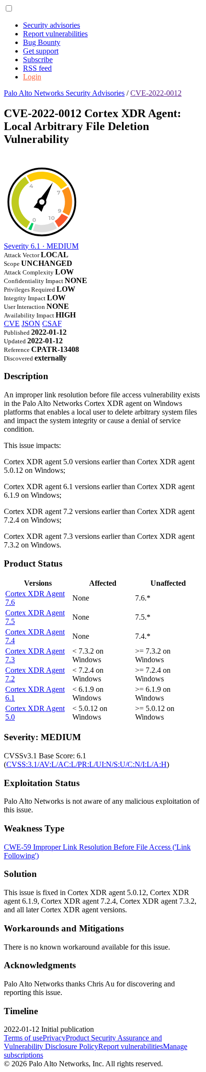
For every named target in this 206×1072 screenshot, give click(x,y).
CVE (12, 323)
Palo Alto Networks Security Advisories (64, 93)
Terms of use (23, 1038)
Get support (40, 51)
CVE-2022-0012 (156, 93)
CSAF (52, 323)
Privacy (54, 1038)
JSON (31, 323)
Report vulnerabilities (55, 34)
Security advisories (51, 25)
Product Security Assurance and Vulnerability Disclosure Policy (83, 1042)
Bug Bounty (41, 42)
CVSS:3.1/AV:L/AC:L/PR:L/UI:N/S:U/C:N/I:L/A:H (86, 764)
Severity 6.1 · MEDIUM (41, 246)
